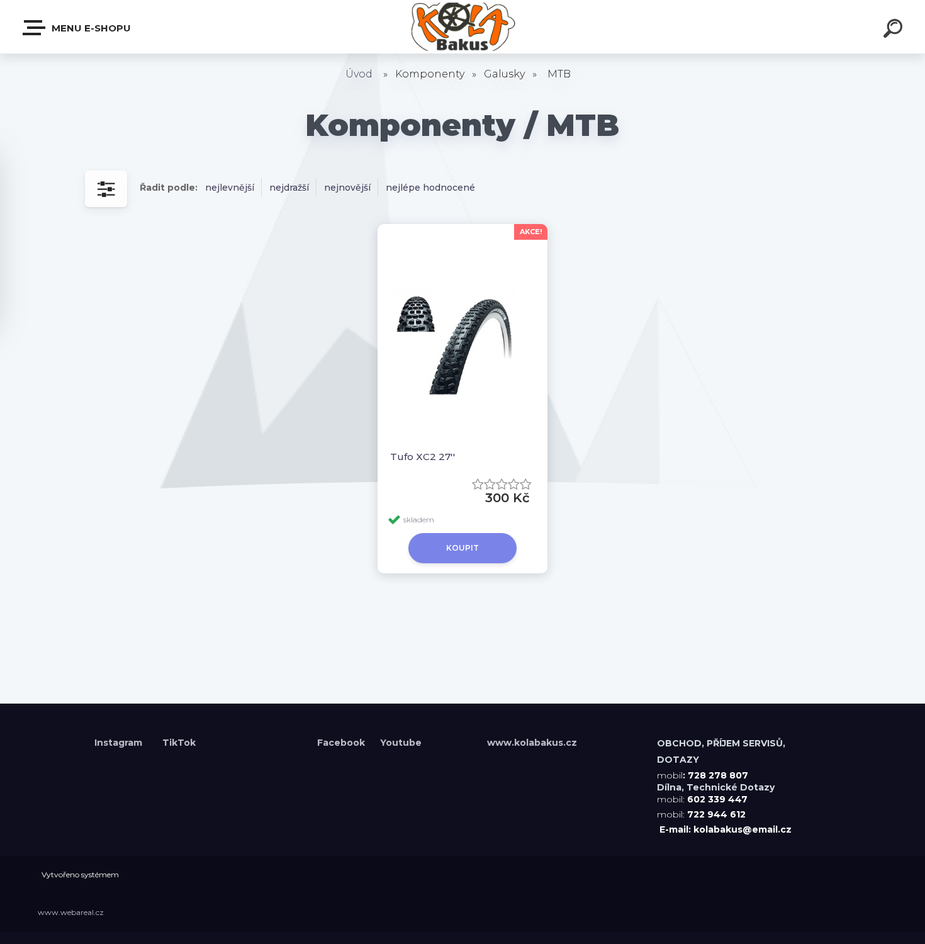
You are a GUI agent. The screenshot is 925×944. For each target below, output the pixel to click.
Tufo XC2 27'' (422, 457)
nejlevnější (229, 187)
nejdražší (289, 187)
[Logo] (463, 27)
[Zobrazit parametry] (106, 189)
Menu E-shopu (90, 28)
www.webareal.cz (71, 912)
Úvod (359, 74)
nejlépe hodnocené (430, 187)
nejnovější (347, 187)
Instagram (119, 742)
